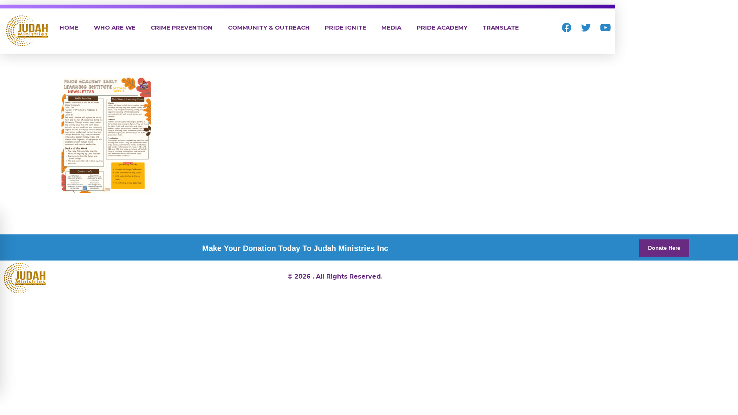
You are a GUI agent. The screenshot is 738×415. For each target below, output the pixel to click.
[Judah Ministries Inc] (27, 30)
